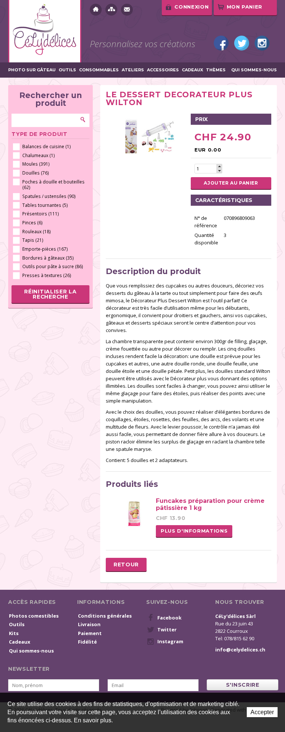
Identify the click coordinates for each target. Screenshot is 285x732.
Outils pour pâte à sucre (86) (52, 266)
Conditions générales (105, 615)
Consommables (99, 70)
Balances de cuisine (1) (46, 146)
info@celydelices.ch (240, 649)
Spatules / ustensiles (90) (49, 196)
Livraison (89, 624)
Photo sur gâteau (32, 70)
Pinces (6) (32, 222)
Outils (67, 70)
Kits (14, 633)
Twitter (241, 43)
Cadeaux (192, 70)
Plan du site (111, 10)
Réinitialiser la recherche (50, 294)
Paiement (90, 633)
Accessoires (163, 70)
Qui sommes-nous (254, 70)
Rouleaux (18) (36, 231)
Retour (126, 564)
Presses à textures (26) (46, 275)
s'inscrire (242, 684)
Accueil (96, 10)
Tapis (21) (32, 240)
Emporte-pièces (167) (45, 249)
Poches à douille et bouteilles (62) (53, 185)
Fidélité (87, 641)
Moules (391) (36, 164)
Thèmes (216, 70)
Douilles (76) (35, 173)
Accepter (262, 712)
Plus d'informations (194, 531)
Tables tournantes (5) (45, 205)
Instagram (262, 43)
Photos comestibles (34, 615)
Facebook (221, 43)
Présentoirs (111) (40, 214)
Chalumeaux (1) (38, 155)
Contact (127, 10)
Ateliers (133, 70)
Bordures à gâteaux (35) (48, 258)
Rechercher (83, 119)
